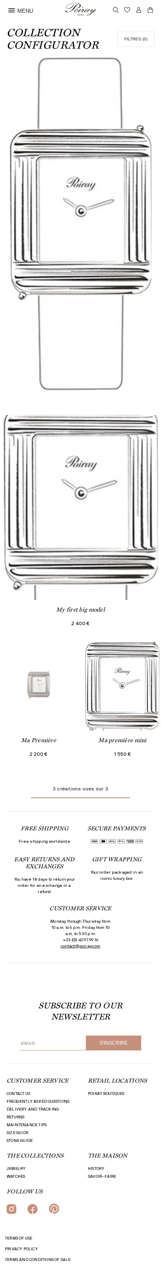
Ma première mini (122, 740)
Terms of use (18, 1238)
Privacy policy (21, 1249)
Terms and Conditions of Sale (38, 1260)
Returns (15, 1117)
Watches (16, 1176)
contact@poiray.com (80, 946)
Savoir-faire (102, 1176)
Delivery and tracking (33, 1109)
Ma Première (38, 740)
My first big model (80, 609)
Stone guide (20, 1141)
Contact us (18, 1094)
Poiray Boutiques (106, 1094)
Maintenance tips (27, 1125)
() (135, 39)
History (96, 1169)
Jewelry (16, 1169)
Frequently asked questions (38, 1101)
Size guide (17, 1133)
